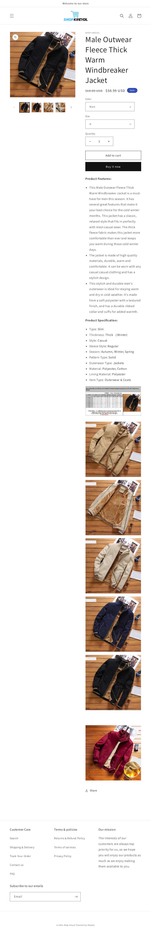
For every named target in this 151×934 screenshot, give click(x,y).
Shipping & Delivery (22, 847)
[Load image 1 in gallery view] (24, 107)
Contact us (17, 865)
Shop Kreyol (69, 925)
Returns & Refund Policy (69, 838)
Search (14, 838)
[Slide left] (14, 107)
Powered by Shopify (85, 925)
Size (87, 116)
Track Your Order (20, 856)
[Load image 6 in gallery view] (48, 107)
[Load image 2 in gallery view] (36, 107)
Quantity (90, 133)
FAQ (12, 873)
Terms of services (65, 847)
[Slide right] (71, 107)
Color (88, 99)
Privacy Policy (62, 856)
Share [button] (93, 790)
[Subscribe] (76, 896)
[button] (11, 16)
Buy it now (113, 166)
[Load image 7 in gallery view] (60, 107)
